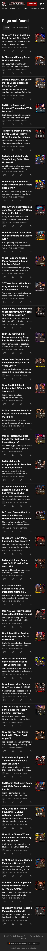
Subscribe (32, 3)
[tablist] (15, 27)
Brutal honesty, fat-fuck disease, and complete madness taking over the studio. (16, 644)
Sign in (41, 3)
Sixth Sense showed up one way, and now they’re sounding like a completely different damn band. (17, 116)
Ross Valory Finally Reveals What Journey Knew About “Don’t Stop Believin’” (17, 311)
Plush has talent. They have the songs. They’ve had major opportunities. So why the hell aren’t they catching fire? (16, 43)
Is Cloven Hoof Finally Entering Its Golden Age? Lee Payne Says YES (16, 489)
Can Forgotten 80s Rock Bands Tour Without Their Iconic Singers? (16, 439)
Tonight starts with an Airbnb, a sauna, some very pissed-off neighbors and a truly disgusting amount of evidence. (16, 845)
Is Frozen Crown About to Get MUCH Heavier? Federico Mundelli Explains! (17, 515)
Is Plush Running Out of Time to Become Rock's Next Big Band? (15, 760)
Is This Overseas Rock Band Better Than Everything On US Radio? (17, 413)
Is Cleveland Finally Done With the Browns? (16, 59)
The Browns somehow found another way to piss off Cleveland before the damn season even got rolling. (17, 90)
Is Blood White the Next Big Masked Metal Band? (17, 909)
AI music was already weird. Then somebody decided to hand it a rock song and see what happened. (17, 192)
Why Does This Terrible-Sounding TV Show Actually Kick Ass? (15, 811)
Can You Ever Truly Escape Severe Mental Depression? (17, 612)
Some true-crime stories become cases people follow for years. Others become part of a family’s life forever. (17, 294)
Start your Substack (18, 943)
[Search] (42, 27)
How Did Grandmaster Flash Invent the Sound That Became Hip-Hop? (15, 661)
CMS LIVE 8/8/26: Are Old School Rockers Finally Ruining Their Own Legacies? (16, 710)
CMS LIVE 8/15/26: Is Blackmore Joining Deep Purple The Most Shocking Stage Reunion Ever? (16, 337)
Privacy (26, 936)
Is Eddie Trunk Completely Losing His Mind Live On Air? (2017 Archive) (16, 885)
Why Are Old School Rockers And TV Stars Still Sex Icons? (16, 388)
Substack (13, 948)
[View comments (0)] (12, 50)
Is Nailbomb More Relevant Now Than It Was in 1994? (16, 686)
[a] (40, 38)
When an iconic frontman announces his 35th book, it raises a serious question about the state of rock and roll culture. (16, 472)
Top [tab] (13, 27)
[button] (5, 9)
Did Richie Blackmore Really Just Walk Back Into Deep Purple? (17, 786)
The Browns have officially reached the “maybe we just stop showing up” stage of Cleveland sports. (16, 65)
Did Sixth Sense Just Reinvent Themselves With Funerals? (17, 108)
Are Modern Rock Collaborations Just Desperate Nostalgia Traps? (13, 588)
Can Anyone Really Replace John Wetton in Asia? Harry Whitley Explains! (17, 210)
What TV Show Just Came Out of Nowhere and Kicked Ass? (17, 235)
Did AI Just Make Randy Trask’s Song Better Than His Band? (16, 159)
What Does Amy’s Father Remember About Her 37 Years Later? (15, 362)
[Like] (3, 50)
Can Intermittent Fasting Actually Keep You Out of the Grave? (15, 636)
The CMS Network (20, 47)
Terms (32, 936)
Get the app (34, 943)
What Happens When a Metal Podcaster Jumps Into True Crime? (15, 261)
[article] (23, 42)
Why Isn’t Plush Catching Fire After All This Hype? (16, 36)
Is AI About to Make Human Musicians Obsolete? (17, 861)
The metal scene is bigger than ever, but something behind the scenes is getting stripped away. (16, 545)
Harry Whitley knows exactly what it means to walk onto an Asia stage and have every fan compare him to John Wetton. (15, 218)
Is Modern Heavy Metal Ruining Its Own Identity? (16, 539)
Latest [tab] (6, 27)
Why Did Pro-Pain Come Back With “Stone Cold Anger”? (15, 735)
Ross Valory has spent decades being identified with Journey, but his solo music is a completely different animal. (17, 319)
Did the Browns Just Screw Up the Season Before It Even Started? (16, 82)
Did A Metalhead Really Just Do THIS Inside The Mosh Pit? (15, 563)
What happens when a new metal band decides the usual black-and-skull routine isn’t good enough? (17, 915)
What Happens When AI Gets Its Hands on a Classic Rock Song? (17, 184)
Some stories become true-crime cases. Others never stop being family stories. (16, 370)
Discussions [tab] (22, 27)
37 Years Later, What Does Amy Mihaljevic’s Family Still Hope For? (16, 286)
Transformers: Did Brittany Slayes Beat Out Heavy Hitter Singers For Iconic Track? (16, 134)
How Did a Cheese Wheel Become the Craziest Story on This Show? (16, 837)
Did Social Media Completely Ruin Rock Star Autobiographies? (16, 464)
